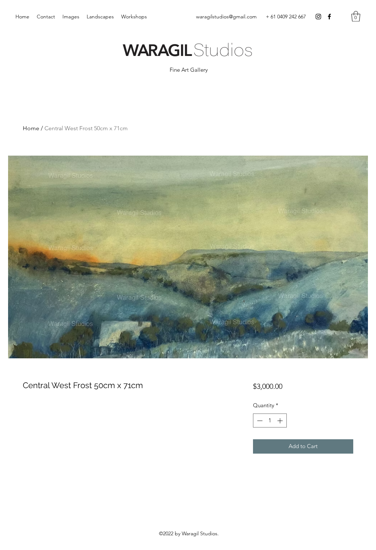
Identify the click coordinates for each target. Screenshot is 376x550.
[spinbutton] (270, 420)
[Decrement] (259, 420)
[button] (355, 16)
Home (31, 128)
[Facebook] (329, 16)
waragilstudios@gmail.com (226, 16)
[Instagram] (318, 16)
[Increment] (281, 420)
